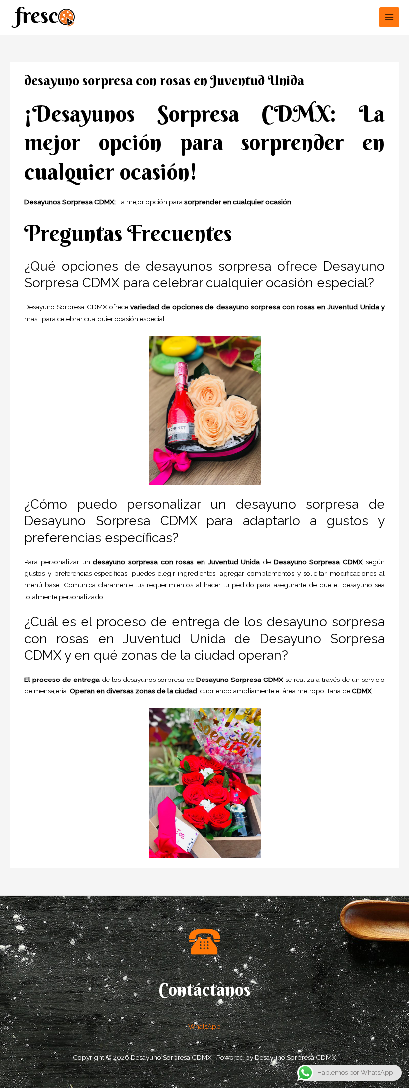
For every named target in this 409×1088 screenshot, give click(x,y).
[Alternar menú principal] (389, 17)
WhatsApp (204, 1026)
